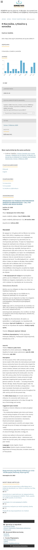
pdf (5, 83)
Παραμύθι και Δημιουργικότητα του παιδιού (16, 511)
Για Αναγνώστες (7, 183)
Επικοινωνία (7, 530)
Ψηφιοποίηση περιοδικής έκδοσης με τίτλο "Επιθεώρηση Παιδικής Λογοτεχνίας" (18, 471)
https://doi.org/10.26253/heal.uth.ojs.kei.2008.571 (19, 38)
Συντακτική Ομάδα (9, 526)
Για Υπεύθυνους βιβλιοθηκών (10, 188)
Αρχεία (9, 19)
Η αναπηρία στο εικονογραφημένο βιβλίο (15, 502)
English (5, 172)
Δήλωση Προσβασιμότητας (11, 543)
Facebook (6, 534)
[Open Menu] (2, 1)
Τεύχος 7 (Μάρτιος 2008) (19, 19)
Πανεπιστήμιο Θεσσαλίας (20, 546)
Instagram (7, 535)
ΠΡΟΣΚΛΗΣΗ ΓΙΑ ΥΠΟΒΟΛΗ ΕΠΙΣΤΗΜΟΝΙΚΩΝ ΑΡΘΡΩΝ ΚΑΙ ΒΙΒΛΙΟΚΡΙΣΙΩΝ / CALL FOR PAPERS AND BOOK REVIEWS (18, 202)
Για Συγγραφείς (7, 186)
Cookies (6, 541)
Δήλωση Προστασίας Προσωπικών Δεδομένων (17, 528)
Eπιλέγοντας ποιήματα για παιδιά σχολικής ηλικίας (18, 506)
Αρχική (4, 19)
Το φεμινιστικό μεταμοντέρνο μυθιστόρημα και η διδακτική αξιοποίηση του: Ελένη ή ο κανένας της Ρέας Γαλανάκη (19, 488)
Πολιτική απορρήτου (10, 540)
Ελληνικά (5, 169)
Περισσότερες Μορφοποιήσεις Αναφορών (16, 113)
